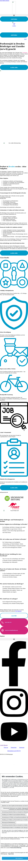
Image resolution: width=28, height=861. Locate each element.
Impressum (21, 747)
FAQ (25, 39)
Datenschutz (13, 747)
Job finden (14, 19)
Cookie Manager (4, 745)
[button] (14, 15)
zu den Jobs (14, 67)
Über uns (6, 747)
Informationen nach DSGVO (14, 750)
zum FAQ (14, 615)
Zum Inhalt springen (4, 0)
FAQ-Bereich (18, 611)
